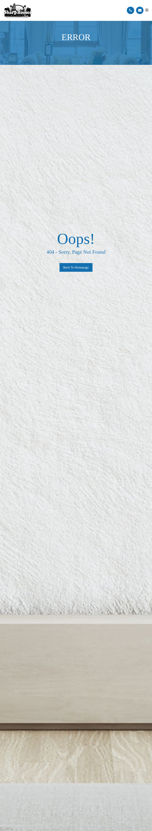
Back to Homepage (76, 267)
